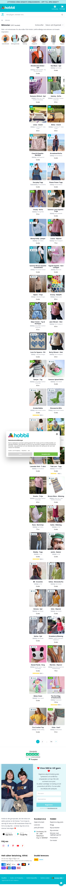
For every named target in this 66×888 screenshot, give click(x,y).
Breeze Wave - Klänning (56, 496)
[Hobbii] (8, 7)
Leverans (37, 825)
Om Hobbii (53, 840)
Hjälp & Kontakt (39, 822)
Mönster (7, 20)
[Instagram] (3, 846)
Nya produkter (55, 828)
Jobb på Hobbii (39, 828)
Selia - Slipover (56, 609)
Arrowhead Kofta (56, 153)
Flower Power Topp (56, 182)
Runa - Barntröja (38, 525)
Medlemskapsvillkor (31, 878)
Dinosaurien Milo (56, 408)
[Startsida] (2, 20)
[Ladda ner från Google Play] (23, 834)
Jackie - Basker (56, 552)
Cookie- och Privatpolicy (16, 878)
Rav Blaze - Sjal (56, 66)
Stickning (25, 44)
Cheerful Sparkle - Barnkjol (38, 154)
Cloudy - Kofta (38, 210)
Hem (54, 44)
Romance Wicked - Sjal (38, 96)
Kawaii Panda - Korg (38, 665)
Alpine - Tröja (38, 295)
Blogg (52, 825)
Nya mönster (54, 830)
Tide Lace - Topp (56, 466)
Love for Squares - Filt (37, 352)
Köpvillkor (4, 878)
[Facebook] (8, 846)
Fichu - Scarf (56, 727)
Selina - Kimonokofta (56, 582)
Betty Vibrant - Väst (56, 352)
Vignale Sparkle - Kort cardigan (56, 266)
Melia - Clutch (56, 125)
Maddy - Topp (38, 552)
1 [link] (37, 742)
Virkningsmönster (15, 44)
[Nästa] (56, 741)
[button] (62, 7)
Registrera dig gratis (56, 822)
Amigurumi (34, 44)
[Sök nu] (62, 14)
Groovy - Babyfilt (56, 295)
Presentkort (54, 838)
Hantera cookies (45, 878)
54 (51, 742)
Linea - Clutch (38, 125)
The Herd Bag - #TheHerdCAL (56, 697)
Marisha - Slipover (56, 665)
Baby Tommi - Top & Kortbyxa (38, 323)
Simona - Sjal (37, 609)
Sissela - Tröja (38, 496)
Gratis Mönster (5, 44)
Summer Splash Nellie (56, 379)
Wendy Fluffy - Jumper (37, 238)
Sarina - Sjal (38, 636)
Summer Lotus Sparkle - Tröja (56, 210)
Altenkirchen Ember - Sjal (38, 66)
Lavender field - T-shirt (38, 466)
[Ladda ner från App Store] (8, 834)
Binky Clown (38, 696)
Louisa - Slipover (56, 238)
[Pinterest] (13, 846)
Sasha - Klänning (56, 525)
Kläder (44, 44)
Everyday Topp (38, 182)
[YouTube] (18, 846)
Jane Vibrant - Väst (56, 322)
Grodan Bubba (38, 408)
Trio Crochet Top (38, 727)
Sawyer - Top (37, 379)
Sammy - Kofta (56, 96)
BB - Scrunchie (38, 582)
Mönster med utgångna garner (55, 834)
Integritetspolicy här (52, 808)
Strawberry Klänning (56, 636)
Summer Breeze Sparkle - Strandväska (38, 266)
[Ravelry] (23, 846)
